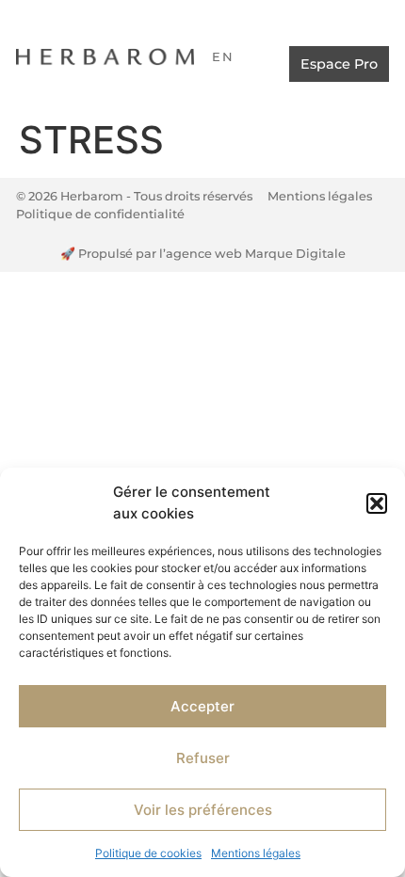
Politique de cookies (148, 853)
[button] (376, 503)
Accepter (202, 706)
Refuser (203, 758)
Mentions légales (255, 853)
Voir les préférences (203, 810)
